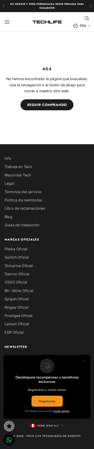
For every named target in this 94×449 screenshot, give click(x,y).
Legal (9, 183)
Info (8, 158)
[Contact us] (9, 439)
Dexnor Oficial (17, 274)
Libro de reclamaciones (25, 208)
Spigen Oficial (17, 299)
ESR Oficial (14, 332)
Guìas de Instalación (22, 225)
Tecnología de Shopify (61, 436)
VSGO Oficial (16, 282)
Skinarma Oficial (19, 265)
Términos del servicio (23, 191)
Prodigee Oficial (19, 315)
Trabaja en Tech (18, 166)
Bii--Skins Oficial (19, 290)
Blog (9, 216)
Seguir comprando (47, 104)
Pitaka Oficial (16, 249)
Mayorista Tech (18, 175)
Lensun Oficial (17, 324)
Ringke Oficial (17, 307)
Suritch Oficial (17, 257)
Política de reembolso (23, 200)
